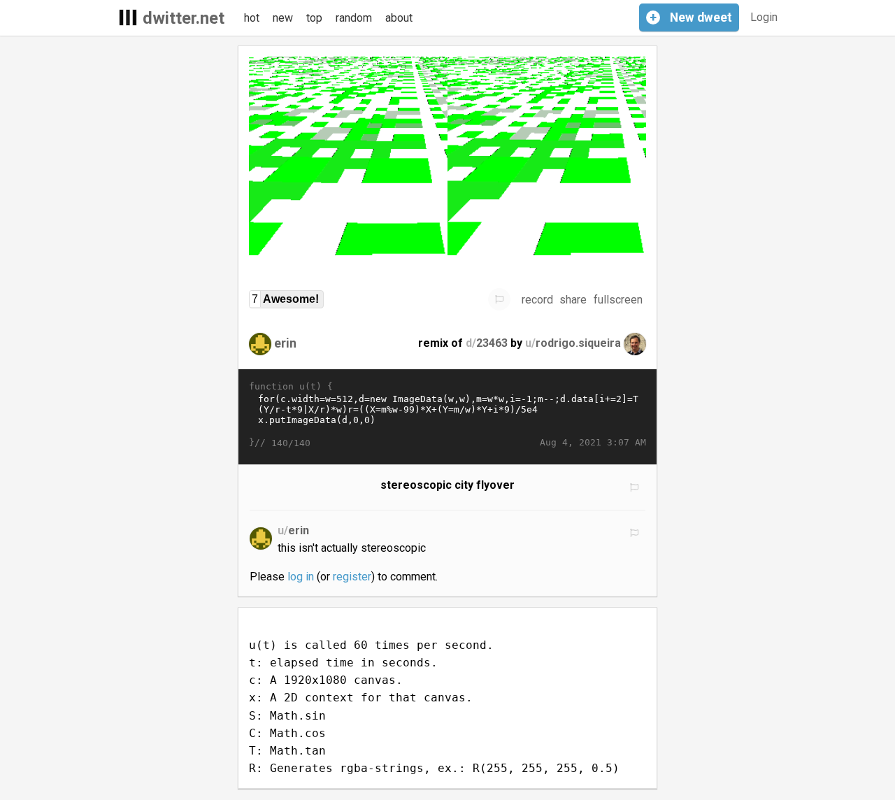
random (354, 17)
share (573, 299)
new (283, 17)
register (352, 576)
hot (251, 17)
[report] (499, 299)
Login (764, 17)
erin (285, 343)
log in (300, 576)
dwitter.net (183, 18)
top (314, 17)
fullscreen (618, 299)
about (399, 17)
